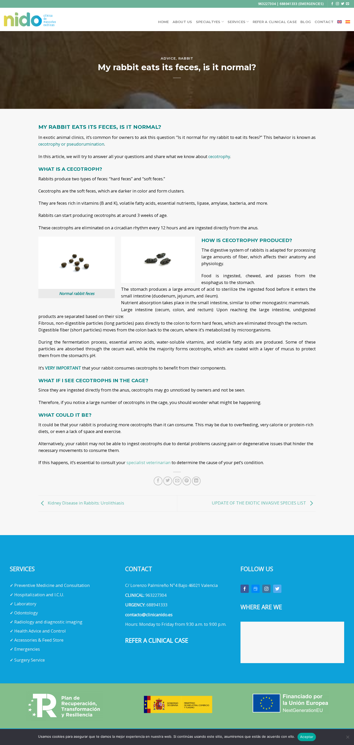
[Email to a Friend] (177, 481)
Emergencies (27, 649)
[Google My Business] (255, 589)
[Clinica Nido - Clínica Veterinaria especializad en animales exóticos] (30, 19)
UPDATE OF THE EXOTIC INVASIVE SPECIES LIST (259, 503)
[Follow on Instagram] (337, 4)
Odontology (26, 613)
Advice (168, 58)
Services (236, 22)
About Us (182, 22)
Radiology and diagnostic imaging (48, 622)
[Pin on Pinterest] (186, 481)
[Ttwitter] (277, 589)
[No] (347, 738)
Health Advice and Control (40, 631)
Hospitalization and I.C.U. (39, 595)
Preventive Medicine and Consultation (52, 585)
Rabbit (185, 58)
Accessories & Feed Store (38, 640)
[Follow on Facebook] (332, 4)
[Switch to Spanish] (347, 22)
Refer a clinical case (275, 22)
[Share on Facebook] (158, 481)
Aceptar (306, 737)
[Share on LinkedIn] (196, 481)
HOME (163, 22)
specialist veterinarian (148, 462)
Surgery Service (29, 660)
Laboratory (25, 604)
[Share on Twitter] (167, 481)
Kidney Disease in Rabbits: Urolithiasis (85, 503)
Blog (305, 22)
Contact (324, 22)
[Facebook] (244, 589)
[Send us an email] (347, 4)
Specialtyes (208, 22)
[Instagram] (266, 589)
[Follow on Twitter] (342, 4)
